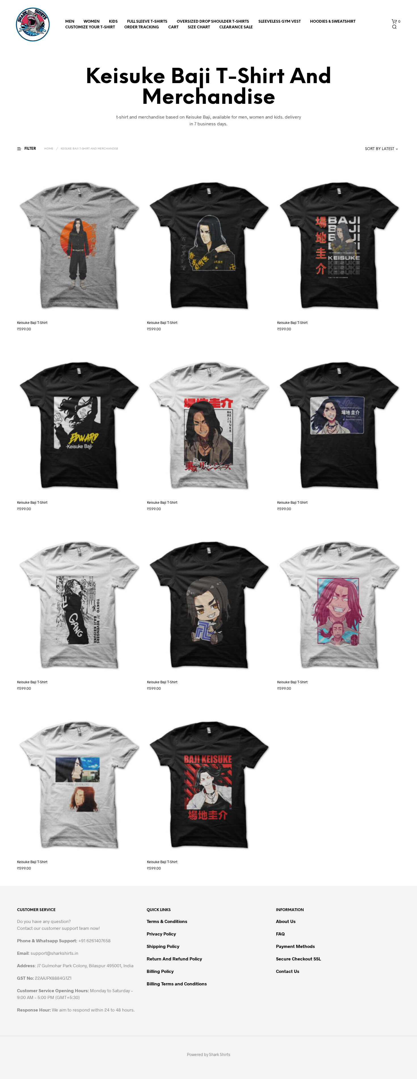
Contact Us (287, 971)
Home (48, 148)
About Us (286, 921)
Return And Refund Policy (174, 958)
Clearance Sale (236, 27)
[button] (396, 21)
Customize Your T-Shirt (90, 27)
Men (69, 22)
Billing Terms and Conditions (177, 983)
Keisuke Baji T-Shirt (32, 322)
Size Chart (199, 27)
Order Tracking (141, 27)
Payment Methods (295, 946)
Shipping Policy (163, 946)
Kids (113, 22)
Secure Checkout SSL (298, 958)
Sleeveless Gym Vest (279, 22)
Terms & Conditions (167, 921)
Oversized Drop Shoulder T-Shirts (213, 22)
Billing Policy (160, 971)
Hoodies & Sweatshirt (332, 22)
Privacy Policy (161, 933)
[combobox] (371, 149)
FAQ (280, 933)
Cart (173, 27)
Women (92, 22)
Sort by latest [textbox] (379, 149)
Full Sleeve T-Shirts (147, 22)
